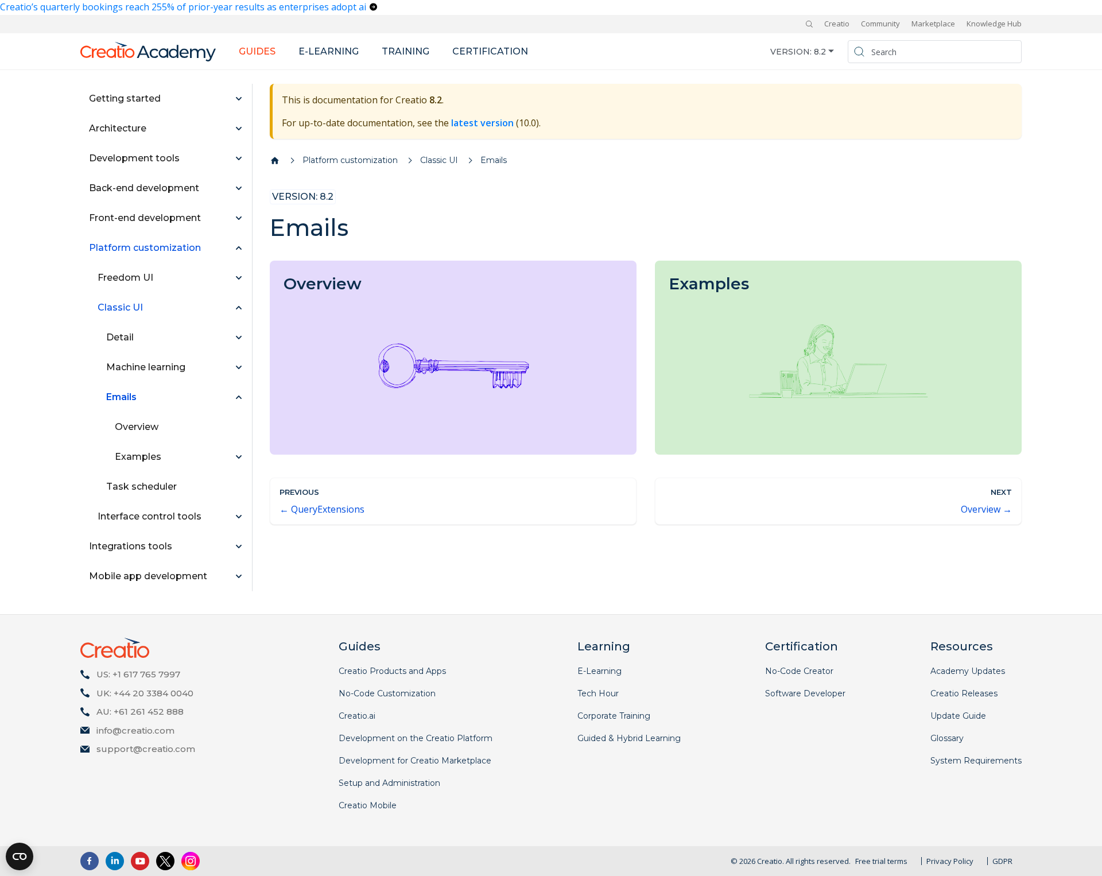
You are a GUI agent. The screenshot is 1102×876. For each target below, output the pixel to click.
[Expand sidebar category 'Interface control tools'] (238, 516)
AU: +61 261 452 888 (140, 711)
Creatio (836, 23)
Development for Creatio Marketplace (415, 760)
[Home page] (275, 161)
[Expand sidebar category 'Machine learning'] (238, 367)
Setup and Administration (389, 783)
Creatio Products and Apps (392, 671)
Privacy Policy (949, 861)
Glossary (947, 738)
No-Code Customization (387, 693)
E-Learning (599, 671)
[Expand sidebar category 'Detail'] (238, 337)
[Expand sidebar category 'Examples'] (238, 457)
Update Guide (958, 716)
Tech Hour (598, 693)
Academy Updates (967, 671)
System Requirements (976, 760)
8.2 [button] (820, 51)
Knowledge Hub (994, 23)
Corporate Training (613, 716)
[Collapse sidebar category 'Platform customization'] (238, 248)
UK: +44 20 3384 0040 (144, 693)
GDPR (1002, 861)
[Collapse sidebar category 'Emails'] (238, 397)
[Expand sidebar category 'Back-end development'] (238, 188)
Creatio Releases (964, 693)
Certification (490, 51)
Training (405, 51)
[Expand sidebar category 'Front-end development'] (238, 218)
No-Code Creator (799, 671)
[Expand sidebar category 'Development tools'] (238, 158)
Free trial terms (881, 861)
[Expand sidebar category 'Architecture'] (238, 128)
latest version (482, 123)
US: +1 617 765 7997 (138, 674)
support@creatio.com (145, 748)
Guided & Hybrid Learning (629, 738)
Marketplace (933, 23)
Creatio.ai (357, 716)
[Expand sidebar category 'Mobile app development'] (238, 576)
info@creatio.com (135, 730)
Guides (257, 51)
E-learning (328, 51)
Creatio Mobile (368, 805)
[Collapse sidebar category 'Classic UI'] (238, 307)
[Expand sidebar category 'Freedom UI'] (238, 277)
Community (880, 23)
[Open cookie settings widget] (19, 856)
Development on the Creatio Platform (415, 738)
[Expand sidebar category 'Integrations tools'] (238, 546)
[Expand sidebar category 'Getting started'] (238, 98)
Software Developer (805, 693)
